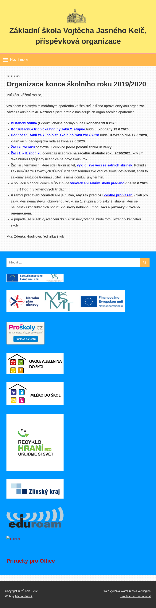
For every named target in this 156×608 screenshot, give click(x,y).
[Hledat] (145, 262)
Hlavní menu (19, 59)
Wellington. (144, 591)
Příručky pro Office (30, 561)
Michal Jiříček (24, 596)
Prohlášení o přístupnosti (135, 596)
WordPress (128, 591)
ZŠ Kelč (25, 591)
